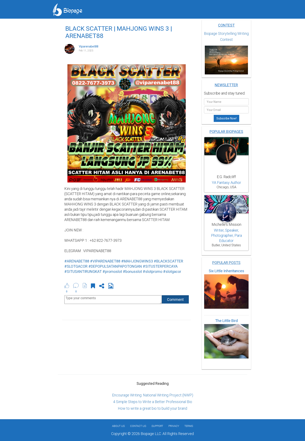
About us (118, 426)
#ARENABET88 (76, 261)
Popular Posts (226, 262)
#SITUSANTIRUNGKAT (83, 271)
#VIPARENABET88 (105, 261)
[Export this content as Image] (110, 286)
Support (157, 426)
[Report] (85, 285)
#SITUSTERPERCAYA (160, 266)
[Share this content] (101, 286)
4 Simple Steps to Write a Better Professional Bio (152, 402)
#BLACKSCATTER (168, 261)
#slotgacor (172, 271)
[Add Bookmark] (93, 286)
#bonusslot (132, 271)
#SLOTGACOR (76, 266)
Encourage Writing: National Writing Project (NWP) (152, 395)
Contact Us (138, 426)
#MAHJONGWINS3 (137, 261)
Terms (188, 426)
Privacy (173, 426)
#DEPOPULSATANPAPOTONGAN (115, 266)
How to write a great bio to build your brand (152, 408)
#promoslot (112, 271)
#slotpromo (152, 271)
